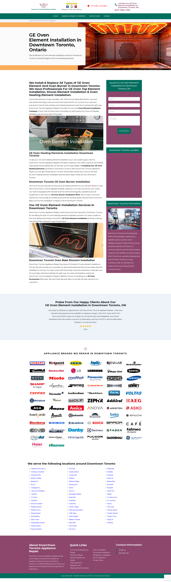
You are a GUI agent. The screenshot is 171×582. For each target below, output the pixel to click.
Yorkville (110, 522)
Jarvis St (71, 491)
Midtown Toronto (74, 519)
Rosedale (110, 488)
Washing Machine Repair (79, 568)
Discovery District (36, 503)
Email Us (122, 550)
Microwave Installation (101, 552)
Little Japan (72, 513)
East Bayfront (35, 516)
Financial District (36, 529)
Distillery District (36, 507)
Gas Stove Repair (76, 555)
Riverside (110, 484)
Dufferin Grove (36, 510)
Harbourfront (73, 484)
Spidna (109, 494)
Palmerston (110, 468)
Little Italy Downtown (76, 510)
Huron (71, 488)
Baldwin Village (36, 478)
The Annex (110, 507)
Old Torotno (73, 526)
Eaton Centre (35, 519)
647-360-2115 (122, 10)
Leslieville (72, 503)
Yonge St (110, 519)
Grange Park (73, 475)
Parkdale (110, 472)
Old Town (72, 529)
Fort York (72, 468)
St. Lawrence (111, 500)
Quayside (110, 475)
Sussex (109, 503)
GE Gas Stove (90, 186)
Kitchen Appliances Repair (77, 559)
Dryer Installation (99, 550)
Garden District (74, 472)
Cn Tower (34, 497)
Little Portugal (73, 516)
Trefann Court (111, 516)
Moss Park (72, 522)
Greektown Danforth (37, 472)
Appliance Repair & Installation (73, 16)
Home (55, 16)
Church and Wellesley (38, 491)
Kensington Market (75, 494)
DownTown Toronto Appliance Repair (98, 576)
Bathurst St (34, 481)
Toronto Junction (112, 513)
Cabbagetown (35, 488)
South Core (110, 491)
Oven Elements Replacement (76, 564)
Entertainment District (38, 522)
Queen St (110, 478)
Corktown (34, 500)
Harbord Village (74, 481)
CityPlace (34, 494)
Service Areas (94, 16)
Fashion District (36, 526)
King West (72, 497)
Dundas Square (36, 513)
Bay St (33, 484)
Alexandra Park (36, 475)
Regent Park (111, 481)
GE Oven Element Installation (45, 21)
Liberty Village (73, 507)
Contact (107, 16)
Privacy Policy (98, 560)
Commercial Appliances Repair (79, 551)
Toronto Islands (112, 510)
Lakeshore (72, 500)
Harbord (71, 478)
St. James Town (112, 497)
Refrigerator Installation (102, 555)
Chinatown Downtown (38, 468)
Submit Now (124, 131)
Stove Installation (99, 558)
